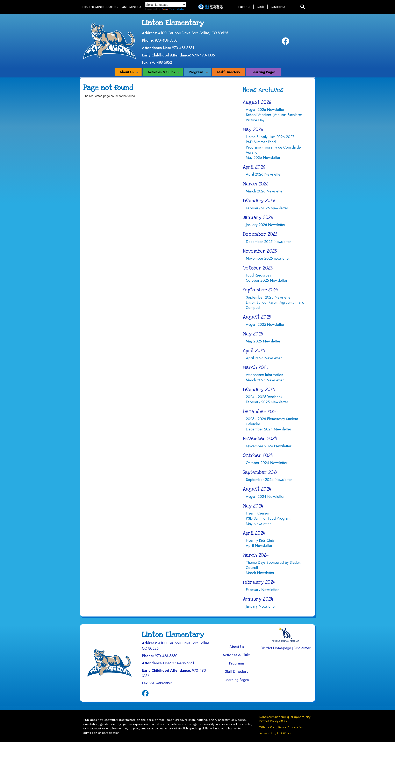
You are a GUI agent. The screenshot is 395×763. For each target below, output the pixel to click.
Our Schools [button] (131, 7)
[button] (302, 7)
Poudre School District (100, 7)
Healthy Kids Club (260, 540)
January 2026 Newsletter (266, 224)
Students (278, 7)
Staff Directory (228, 72)
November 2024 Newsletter (269, 446)
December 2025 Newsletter (268, 241)
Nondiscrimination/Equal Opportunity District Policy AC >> (284, 719)
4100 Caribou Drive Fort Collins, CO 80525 (193, 33)
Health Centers (258, 513)
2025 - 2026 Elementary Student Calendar (272, 421)
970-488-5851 (183, 47)
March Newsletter (260, 572)
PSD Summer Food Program (268, 518)
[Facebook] (285, 42)
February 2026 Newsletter (267, 208)
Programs (196, 72)
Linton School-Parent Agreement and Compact (275, 305)
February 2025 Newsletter (267, 402)
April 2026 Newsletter (264, 174)
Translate (176, 9)
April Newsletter (259, 545)
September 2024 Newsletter (269, 479)
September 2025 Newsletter (269, 297)
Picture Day (255, 120)
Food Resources (258, 275)
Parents (244, 7)
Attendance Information (264, 374)
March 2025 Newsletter (265, 380)
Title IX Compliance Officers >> (280, 727)
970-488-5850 (166, 40)
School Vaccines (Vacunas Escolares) (275, 114)
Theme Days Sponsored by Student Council (274, 565)
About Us (127, 72)
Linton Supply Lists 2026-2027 (270, 136)
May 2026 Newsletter (263, 157)
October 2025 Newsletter (266, 280)
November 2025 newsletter (268, 258)
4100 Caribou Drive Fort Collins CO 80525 (175, 645)
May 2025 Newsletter (263, 341)
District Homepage (275, 648)
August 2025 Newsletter (265, 324)
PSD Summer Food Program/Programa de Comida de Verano (273, 147)
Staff (260, 7)
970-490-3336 (203, 55)
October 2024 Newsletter (267, 462)
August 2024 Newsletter (265, 496)
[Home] (109, 40)
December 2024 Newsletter (268, 429)
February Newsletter (262, 589)
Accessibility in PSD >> (274, 733)
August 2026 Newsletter (265, 109)
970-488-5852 (161, 62)
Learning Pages (263, 72)
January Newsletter (261, 606)
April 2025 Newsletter (264, 358)
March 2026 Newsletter (265, 191)
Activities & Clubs (161, 72)
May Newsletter (258, 523)
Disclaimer (302, 648)
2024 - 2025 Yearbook (264, 397)
